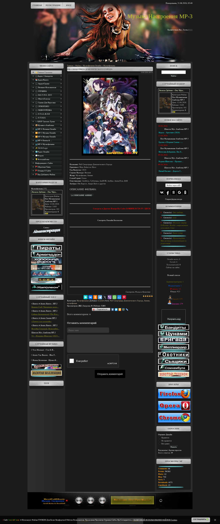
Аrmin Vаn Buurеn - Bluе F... (44, 355)
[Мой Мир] (119, 297)
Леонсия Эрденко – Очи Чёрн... (44, 192)
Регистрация (53, 5)
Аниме (147, 300)
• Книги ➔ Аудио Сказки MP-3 (44, 318)
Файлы (78, 65)
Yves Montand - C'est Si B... (43, 349)
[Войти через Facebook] (167, 192)
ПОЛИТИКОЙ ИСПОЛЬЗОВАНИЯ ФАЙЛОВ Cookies (155, 519)
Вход (68, 5)
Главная (37, 5)
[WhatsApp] (114, 297)
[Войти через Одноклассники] (185, 192)
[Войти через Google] (179, 192)
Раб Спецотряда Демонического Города (126, 300)
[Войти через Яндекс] (173, 192)
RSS (190, 29)
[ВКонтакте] (90, 297)
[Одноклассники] (95, 297)
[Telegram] (100, 297)
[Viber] (110, 297)
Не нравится (166, 440)
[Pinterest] (124, 297)
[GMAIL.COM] (46, 232)
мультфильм (72, 303)
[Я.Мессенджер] (86, 297)
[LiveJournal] (127, 309)
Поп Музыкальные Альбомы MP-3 (52, 200)
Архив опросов (175, 450)
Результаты (162, 450)
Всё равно (165, 443)
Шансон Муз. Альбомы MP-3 (43, 332)
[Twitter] (116, 309)
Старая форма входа (173, 199)
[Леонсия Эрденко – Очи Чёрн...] (37, 209)
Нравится (165, 437)
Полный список (173, 275)
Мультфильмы (37, 188)
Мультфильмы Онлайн (92, 65)
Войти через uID (173, 185)
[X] (105, 297)
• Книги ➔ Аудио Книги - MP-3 (44, 303)
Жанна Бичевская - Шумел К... (45, 360)
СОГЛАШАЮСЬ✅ (200, 519)
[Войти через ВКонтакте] (161, 192)
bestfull (101, 300)
